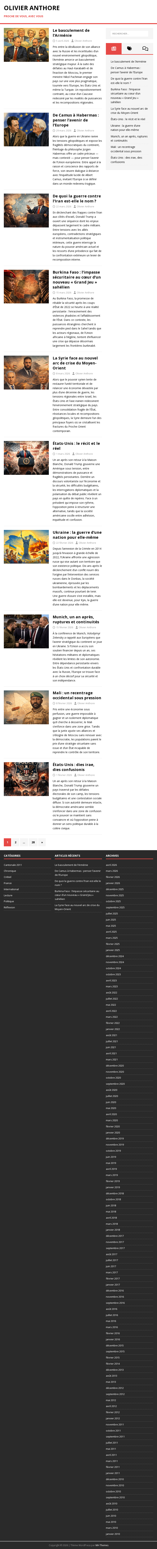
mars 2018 (112, 1224)
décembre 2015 (115, 1345)
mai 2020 (111, 1108)
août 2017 (111, 1254)
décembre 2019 (115, 1138)
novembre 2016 (115, 1296)
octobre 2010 (113, 1491)
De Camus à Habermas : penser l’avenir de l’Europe (76, 120)
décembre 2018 (115, 1193)
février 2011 (113, 1467)
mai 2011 (111, 1448)
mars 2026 (112, 871)
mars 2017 (112, 1272)
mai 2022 (111, 1004)
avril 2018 (111, 1217)
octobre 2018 (113, 1199)
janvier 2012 (113, 1418)
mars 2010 (112, 1527)
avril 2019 (111, 1169)
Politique (9, 901)
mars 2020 (112, 1120)
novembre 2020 (115, 1071)
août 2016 (111, 1309)
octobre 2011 (113, 1430)
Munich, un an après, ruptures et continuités (76, 619)
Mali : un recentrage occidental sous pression (77, 695)
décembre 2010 (115, 1479)
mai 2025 (111, 925)
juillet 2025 (112, 913)
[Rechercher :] (129, 33)
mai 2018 (111, 1211)
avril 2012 (111, 1406)
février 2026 (113, 877)
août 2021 (111, 1035)
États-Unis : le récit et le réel (76, 446)
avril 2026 (111, 865)
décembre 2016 (115, 1290)
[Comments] (145, 48)
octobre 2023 (113, 974)
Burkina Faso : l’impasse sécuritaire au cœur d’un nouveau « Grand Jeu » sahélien (77, 280)
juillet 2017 (112, 1260)
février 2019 (113, 1181)
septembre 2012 (115, 1394)
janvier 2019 (113, 1187)
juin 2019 (111, 1157)
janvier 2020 (113, 1132)
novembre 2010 (115, 1485)
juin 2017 (111, 1266)
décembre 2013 (115, 1369)
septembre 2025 (115, 907)
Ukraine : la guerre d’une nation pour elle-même (77, 535)
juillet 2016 (112, 1315)
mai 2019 (111, 1163)
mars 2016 (112, 1327)
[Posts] (114, 48)
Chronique (10, 871)
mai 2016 (111, 1321)
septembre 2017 (115, 1248)
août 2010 (111, 1503)
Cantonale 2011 (13, 865)
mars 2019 (112, 1175)
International (11, 889)
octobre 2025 (113, 901)
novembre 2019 (115, 1144)
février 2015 (113, 1357)
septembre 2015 (115, 1351)
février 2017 (113, 1278)
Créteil (7, 877)
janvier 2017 (113, 1284)
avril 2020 (111, 1114)
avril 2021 (111, 1053)
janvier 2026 (113, 883)
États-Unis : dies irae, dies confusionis (73, 767)
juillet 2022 (112, 998)
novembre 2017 (115, 1242)
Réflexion (9, 907)
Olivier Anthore (83, 40)
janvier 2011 (113, 1473)
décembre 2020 (115, 1065)
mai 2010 (111, 1522)
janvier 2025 (113, 950)
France (8, 883)
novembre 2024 (115, 962)
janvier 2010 (113, 1534)
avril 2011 (111, 1455)
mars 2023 (112, 986)
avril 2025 (111, 931)
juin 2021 (111, 1047)
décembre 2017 (115, 1236)
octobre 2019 (113, 1150)
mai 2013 (111, 1382)
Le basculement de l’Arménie (71, 33)
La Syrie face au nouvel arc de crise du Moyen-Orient (75, 363)
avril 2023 (111, 980)
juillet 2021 (112, 1041)
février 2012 (113, 1412)
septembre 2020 (115, 1083)
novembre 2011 (115, 1424)
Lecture (8, 895)
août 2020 (111, 1090)
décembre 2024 (115, 956)
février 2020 (113, 1126)
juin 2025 (111, 919)
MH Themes (102, 1545)
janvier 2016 (113, 1339)
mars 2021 (112, 1059)
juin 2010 (111, 1515)
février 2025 (113, 944)
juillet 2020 (112, 1096)
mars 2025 (112, 938)
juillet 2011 (112, 1442)
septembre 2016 (115, 1303)
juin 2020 (111, 1102)
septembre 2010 (115, 1497)
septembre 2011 (115, 1436)
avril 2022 (111, 1011)
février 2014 (113, 1363)
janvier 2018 (113, 1229)
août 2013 (111, 1375)
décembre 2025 (115, 889)
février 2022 (113, 1023)
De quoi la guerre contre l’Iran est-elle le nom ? (77, 198)
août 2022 (111, 992)
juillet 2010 (112, 1509)
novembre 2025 (115, 895)
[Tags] (129, 48)
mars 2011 (112, 1461)
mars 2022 (112, 1017)
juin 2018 (111, 1205)
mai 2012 (111, 1400)
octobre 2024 (113, 968)
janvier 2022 (113, 1029)
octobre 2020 (113, 1077)
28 (33, 842)
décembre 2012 (115, 1388)
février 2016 (113, 1333)
